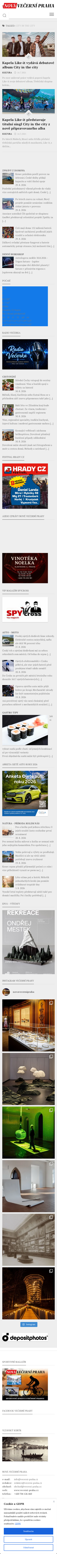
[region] (28, 1526)
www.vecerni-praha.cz (26, 1490)
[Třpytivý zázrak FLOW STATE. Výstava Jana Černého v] (28, 1133)
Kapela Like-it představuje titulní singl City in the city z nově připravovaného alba (26, 123)
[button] (28, 942)
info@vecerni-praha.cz (26, 1479)
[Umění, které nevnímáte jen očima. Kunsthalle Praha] (28, 1079)
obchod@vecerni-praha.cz (27, 1486)
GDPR (18, 1523)
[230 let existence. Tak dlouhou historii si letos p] (28, 1240)
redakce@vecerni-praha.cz (28, 1482)
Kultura (7, 72)
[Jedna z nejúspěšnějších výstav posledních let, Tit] (28, 1025)
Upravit (28, 1539)
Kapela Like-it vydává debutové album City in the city (28, 65)
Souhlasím (28, 1531)
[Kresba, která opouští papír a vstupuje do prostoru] (28, 1186)
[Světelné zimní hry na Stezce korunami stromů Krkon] (28, 1293)
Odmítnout (28, 1547)
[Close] (54, 1501)
